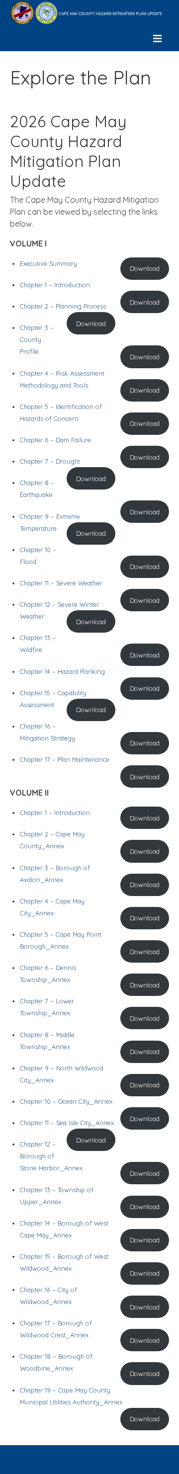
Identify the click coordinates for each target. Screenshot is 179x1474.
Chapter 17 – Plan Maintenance (64, 759)
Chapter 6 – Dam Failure (55, 440)
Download (145, 268)
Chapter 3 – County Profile (37, 339)
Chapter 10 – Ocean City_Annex (66, 1101)
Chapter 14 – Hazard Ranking (62, 671)
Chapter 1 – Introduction (55, 285)
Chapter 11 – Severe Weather (61, 583)
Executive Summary (48, 263)
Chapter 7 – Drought (50, 461)
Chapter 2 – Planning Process (63, 306)
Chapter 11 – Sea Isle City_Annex (67, 1123)
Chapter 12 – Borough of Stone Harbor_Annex (51, 1156)
